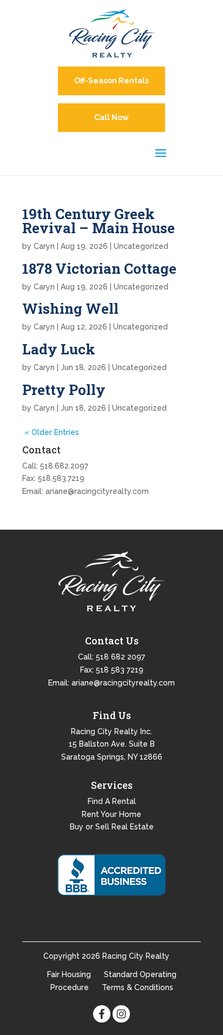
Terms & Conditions (137, 987)
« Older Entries (51, 432)
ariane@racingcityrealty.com (97, 491)
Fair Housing (69, 974)
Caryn (44, 246)
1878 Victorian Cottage (99, 268)
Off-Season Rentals (111, 80)
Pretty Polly (64, 389)
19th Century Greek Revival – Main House (98, 221)
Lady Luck (58, 349)
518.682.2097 (64, 466)
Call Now (111, 117)
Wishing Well (70, 308)
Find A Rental (112, 801)
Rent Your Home (111, 814)
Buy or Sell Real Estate (112, 826)
